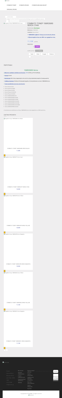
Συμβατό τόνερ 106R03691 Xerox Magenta (18, 341)
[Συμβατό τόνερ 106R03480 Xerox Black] (18, 132)
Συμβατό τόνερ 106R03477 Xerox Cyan (18, 187)
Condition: (29, 32)
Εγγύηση (29, 388)
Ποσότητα (30, 44)
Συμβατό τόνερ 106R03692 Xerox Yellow (18, 302)
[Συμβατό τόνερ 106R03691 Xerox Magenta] (18, 325)
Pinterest (51, 54)
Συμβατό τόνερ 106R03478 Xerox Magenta (18, 264)
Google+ (44, 54)
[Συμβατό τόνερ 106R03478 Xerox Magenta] (18, 248)
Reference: (30, 30)
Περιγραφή (8, 65)
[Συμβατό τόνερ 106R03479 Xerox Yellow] (18, 209)
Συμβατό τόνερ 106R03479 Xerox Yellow (18, 225)
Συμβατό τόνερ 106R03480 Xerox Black (18, 148)
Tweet (31, 54)
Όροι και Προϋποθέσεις (30, 382)
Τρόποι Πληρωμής (29, 386)
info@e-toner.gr (10, 384)
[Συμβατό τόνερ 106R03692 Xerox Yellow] (18, 286)
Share (37, 54)
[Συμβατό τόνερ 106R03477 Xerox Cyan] (18, 170)
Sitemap (20, 382)
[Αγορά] (4, 155)
